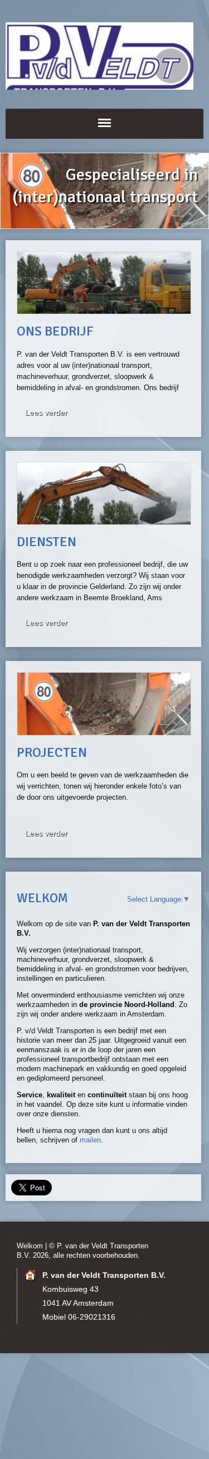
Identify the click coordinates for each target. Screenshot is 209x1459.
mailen (90, 1140)
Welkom (30, 1246)
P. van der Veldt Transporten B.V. (104, 56)
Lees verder (46, 412)
